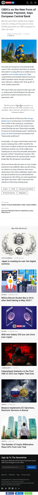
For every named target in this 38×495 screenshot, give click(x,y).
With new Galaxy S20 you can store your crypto (18, 335)
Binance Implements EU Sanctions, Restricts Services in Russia (18, 409)
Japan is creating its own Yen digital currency (18, 262)
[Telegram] (12, 488)
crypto (6, 189)
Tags (18, 475)
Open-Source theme (5, 481)
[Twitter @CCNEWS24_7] (6, 488)
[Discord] (9, 488)
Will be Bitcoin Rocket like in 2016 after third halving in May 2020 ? (17, 299)
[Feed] (19, 488)
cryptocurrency (7, 258)
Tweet (20, 493)
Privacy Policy (25, 475)
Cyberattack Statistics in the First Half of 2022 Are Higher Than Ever (17, 372)
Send (29, 493)
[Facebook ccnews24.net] (2, 488)
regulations (23, 193)
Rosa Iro (11, 35)
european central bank (26, 189)
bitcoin (4, 294)
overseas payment (9, 193)
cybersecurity (6, 368)
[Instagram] (16, 488)
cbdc (13, 189)
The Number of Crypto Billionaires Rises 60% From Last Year (17, 445)
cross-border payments (18, 74)
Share (11, 493)
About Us (4, 475)
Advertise (12, 475)
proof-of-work (7, 134)
